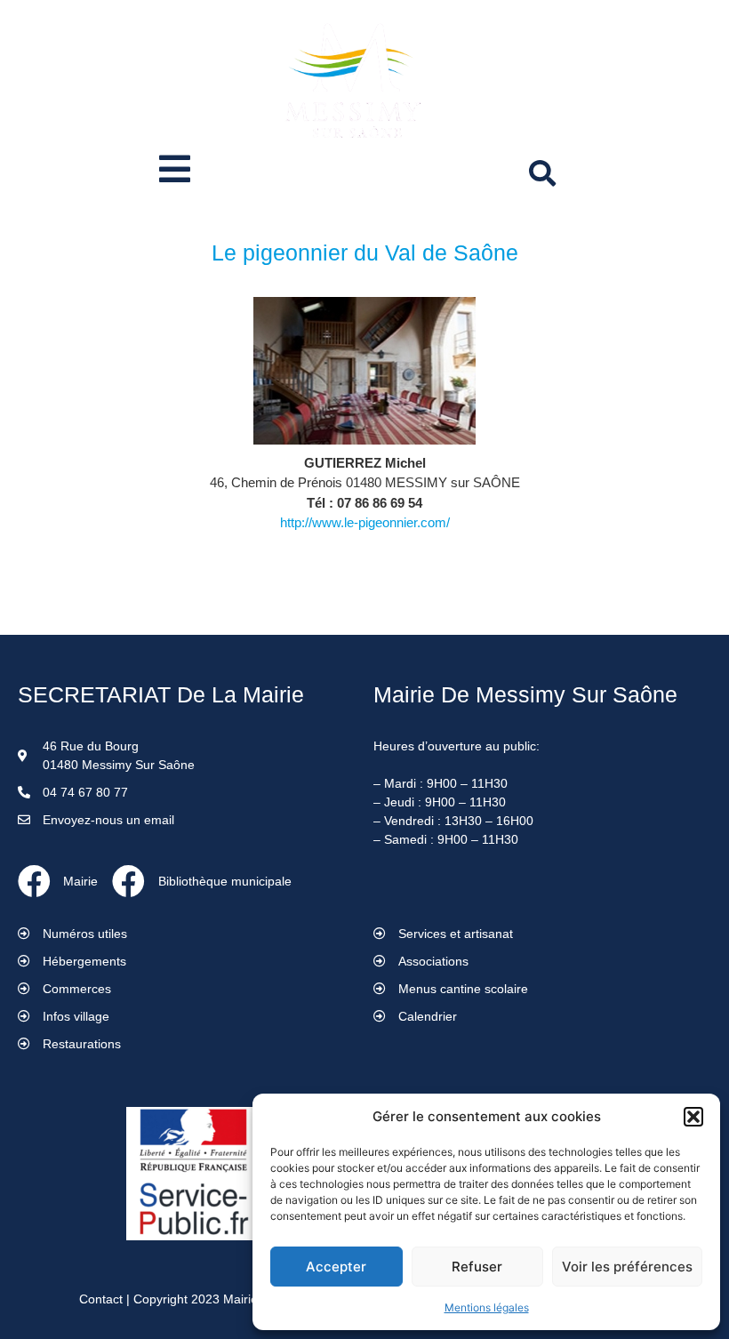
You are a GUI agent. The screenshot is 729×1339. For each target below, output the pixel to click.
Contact (101, 1299)
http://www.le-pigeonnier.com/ (365, 522)
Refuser (477, 1266)
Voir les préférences (627, 1266)
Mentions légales (487, 1307)
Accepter (336, 1266)
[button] (693, 1117)
